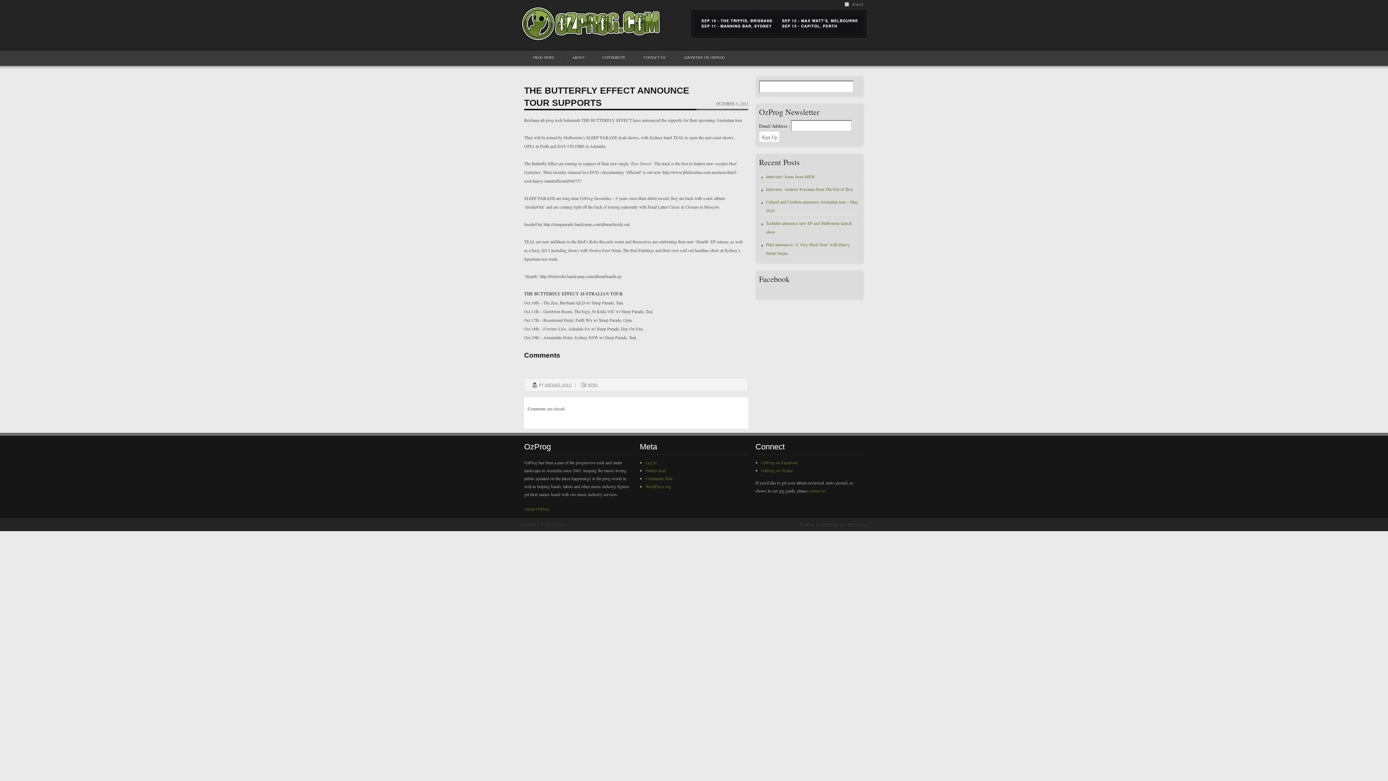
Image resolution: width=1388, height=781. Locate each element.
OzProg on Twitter (777, 470)
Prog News (543, 57)
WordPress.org (658, 486)
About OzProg (536, 509)
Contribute (614, 57)
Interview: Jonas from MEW (790, 176)
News (593, 384)
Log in (651, 462)
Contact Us (654, 57)
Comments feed (659, 478)
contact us (817, 491)
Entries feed (656, 470)
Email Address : (774, 126)
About (578, 57)
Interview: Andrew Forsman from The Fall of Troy (809, 189)
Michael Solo (558, 384)
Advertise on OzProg (704, 57)
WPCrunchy (858, 525)
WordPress (830, 525)
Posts (858, 4)
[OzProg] (591, 34)
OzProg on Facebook (779, 462)
